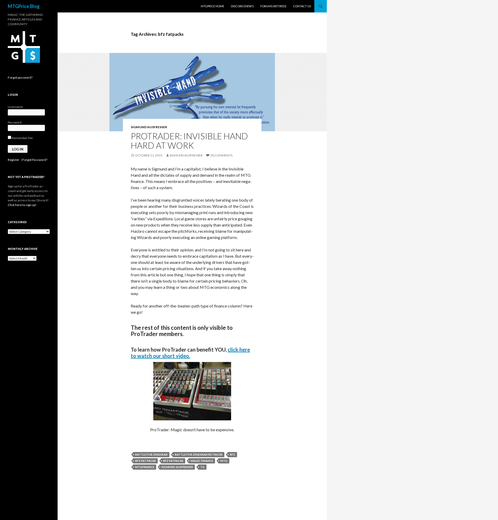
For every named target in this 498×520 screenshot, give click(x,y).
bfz (232, 454)
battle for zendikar (151, 454)
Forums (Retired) (273, 6)
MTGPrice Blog (24, 6)
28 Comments (221, 155)
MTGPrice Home (212, 6)
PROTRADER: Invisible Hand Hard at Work (189, 140)
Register (13, 160)
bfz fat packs (145, 460)
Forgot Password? (34, 160)
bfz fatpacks (173, 460)
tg (202, 467)
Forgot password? (20, 77)
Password (15, 122)
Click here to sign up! (22, 205)
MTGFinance (144, 467)
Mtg (223, 460)
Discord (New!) (242, 6)
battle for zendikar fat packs (199, 454)
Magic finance (202, 460)
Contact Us (302, 6)
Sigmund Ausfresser (149, 127)
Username (15, 107)
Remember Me (22, 138)
